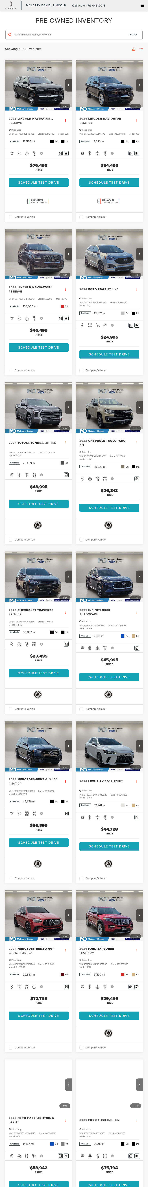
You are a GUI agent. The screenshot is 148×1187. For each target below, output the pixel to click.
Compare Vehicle (25, 217)
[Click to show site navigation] (142, 5)
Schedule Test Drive (38, 182)
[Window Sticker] (66, 153)
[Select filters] (133, 49)
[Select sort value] (140, 49)
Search (133, 34)
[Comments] (60, 153)
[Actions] (65, 120)
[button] (68, 85)
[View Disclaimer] (42, 153)
